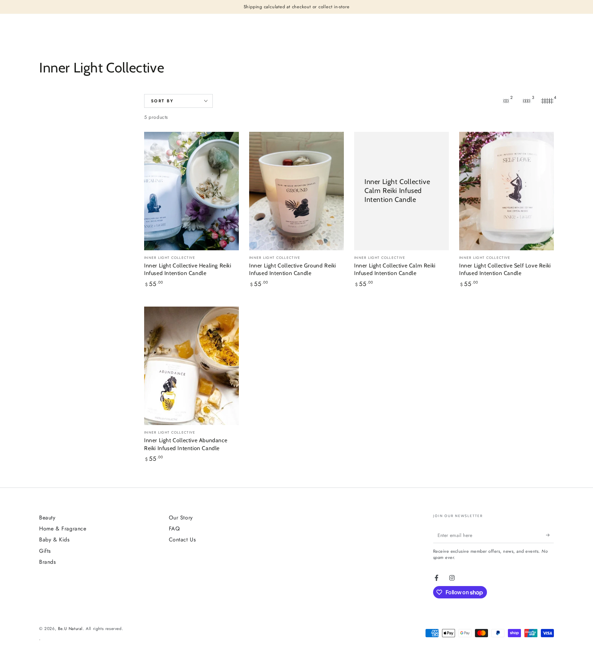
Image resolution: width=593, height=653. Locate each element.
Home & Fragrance (62, 528)
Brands (47, 562)
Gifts (45, 551)
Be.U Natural (70, 629)
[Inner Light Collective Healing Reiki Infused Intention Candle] (191, 191)
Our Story (181, 518)
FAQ (174, 528)
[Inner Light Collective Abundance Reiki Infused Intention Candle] (191, 366)
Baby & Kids (54, 539)
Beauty (47, 518)
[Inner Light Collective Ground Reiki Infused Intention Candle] (296, 191)
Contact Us (182, 539)
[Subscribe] (550, 535)
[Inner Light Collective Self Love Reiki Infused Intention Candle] (506, 191)
